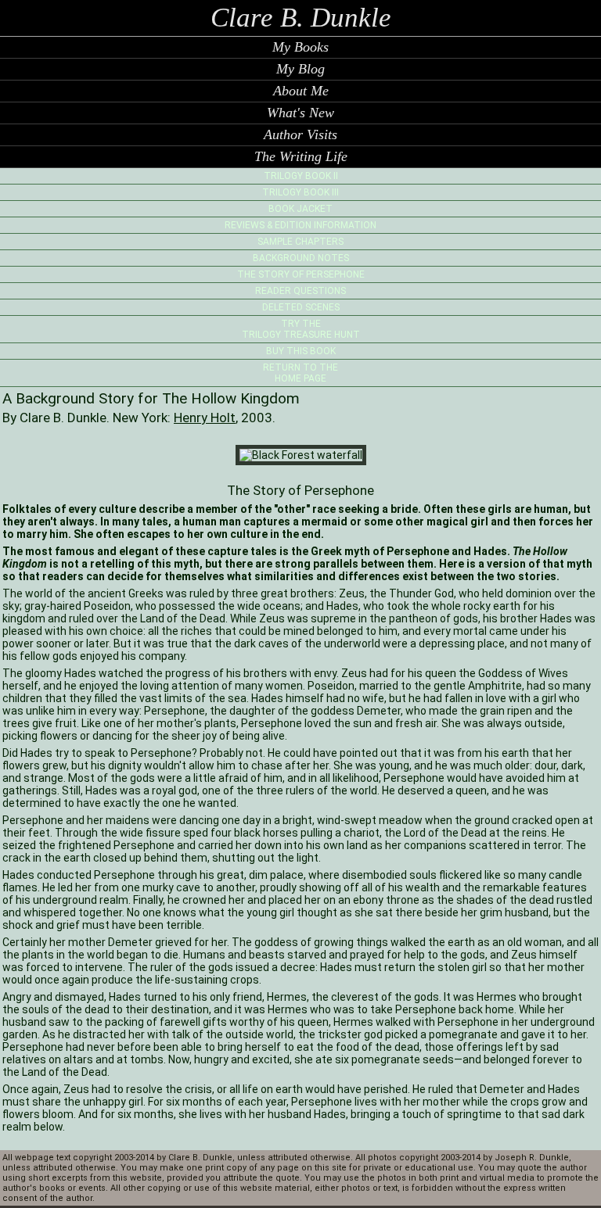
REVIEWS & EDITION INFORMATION (300, 225)
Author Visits (300, 134)
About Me (301, 91)
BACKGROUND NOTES (301, 258)
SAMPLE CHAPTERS (300, 241)
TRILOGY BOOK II (301, 175)
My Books (300, 47)
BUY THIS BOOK (301, 351)
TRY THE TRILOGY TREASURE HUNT (301, 329)
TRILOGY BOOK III (300, 192)
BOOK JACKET (300, 208)
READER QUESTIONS (300, 290)
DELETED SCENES (301, 307)
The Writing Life (300, 156)
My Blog (300, 69)
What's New (300, 112)
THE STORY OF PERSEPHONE (301, 274)
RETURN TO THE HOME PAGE (300, 373)
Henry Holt (205, 417)
